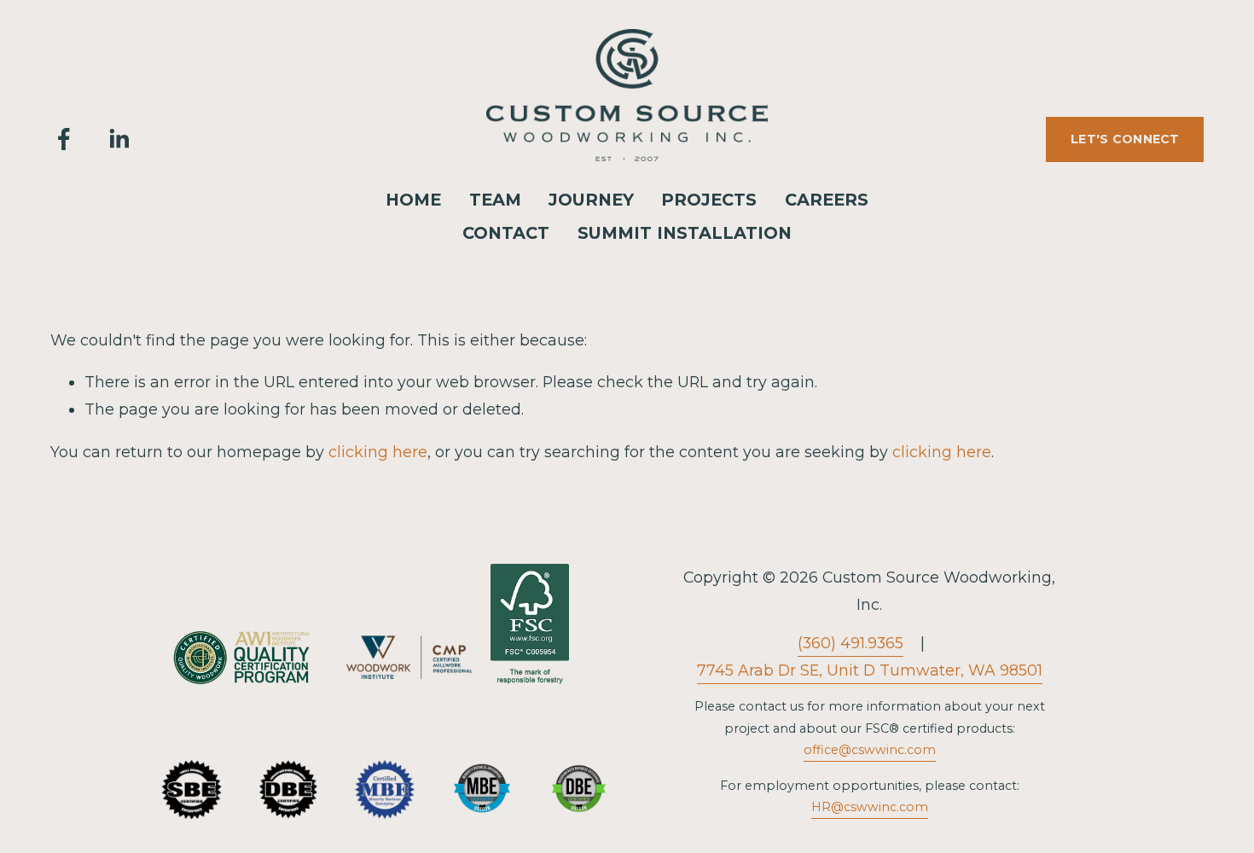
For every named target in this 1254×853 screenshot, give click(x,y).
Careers (826, 199)
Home (413, 199)
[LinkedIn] (118, 139)
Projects (709, 199)
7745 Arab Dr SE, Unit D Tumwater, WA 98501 (869, 670)
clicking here (377, 452)
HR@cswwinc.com (869, 807)
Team (495, 199)
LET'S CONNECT (1125, 139)
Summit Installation (685, 233)
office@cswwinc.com (870, 749)
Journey (591, 199)
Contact (505, 233)
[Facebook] (64, 139)
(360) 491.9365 (850, 643)
